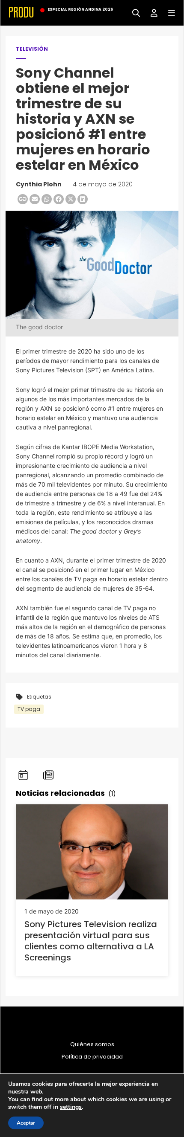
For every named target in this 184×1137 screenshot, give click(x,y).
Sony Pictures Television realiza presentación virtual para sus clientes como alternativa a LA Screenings (90, 940)
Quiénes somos (92, 1044)
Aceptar (26, 1123)
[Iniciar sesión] (150, 12)
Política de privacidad (92, 1057)
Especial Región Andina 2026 (80, 9)
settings (71, 1107)
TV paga (29, 709)
